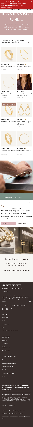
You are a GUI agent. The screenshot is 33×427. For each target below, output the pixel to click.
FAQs (3, 376)
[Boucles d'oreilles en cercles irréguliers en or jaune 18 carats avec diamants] (24, 109)
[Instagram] (7, 309)
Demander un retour (7, 366)
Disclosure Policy (14, 416)
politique (12, 305)
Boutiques (4, 320)
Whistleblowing (5, 416)
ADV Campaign (6, 350)
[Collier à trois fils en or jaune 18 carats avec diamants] (24, 82)
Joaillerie (4, 340)
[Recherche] (26, 10)
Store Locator (5, 324)
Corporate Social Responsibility (10, 330)
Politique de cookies (20, 410)
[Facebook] (3, 309)
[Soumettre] (30, 301)
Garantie (4, 370)
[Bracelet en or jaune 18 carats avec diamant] (24, 54)
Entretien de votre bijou (8, 373)
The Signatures (6, 347)
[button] (4, 206)
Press (3, 327)
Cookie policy (24, 218)
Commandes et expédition (9, 363)
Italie (3, 405)
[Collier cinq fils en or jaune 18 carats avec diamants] (24, 138)
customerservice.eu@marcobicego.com (12, 288)
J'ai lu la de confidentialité (14, 305)
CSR (3, 418)
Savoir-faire (5, 343)
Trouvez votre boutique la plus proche (16, 270)
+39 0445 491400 (6, 291)
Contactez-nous (6, 360)
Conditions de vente (6, 413)
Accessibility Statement (24, 416)
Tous (29, 43)
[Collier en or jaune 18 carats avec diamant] (8, 82)
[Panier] (30, 10)
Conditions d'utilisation (17, 413)
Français (11, 405)
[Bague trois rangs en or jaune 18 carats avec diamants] (8, 54)
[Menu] (3, 9)
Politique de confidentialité (8, 410)
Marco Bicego (5, 317)
